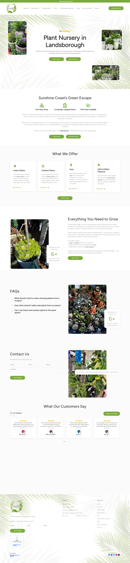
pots (71, 175)
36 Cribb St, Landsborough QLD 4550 (72, 513)
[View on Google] (23, 431)
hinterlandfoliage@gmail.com (70, 510)
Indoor (71, 243)
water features (89, 247)
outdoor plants (50, 176)
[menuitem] (26, 8)
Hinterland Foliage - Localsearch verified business (16, 541)
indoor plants (20, 176)
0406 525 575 (66, 504)
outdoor (76, 243)
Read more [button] (23, 428)
